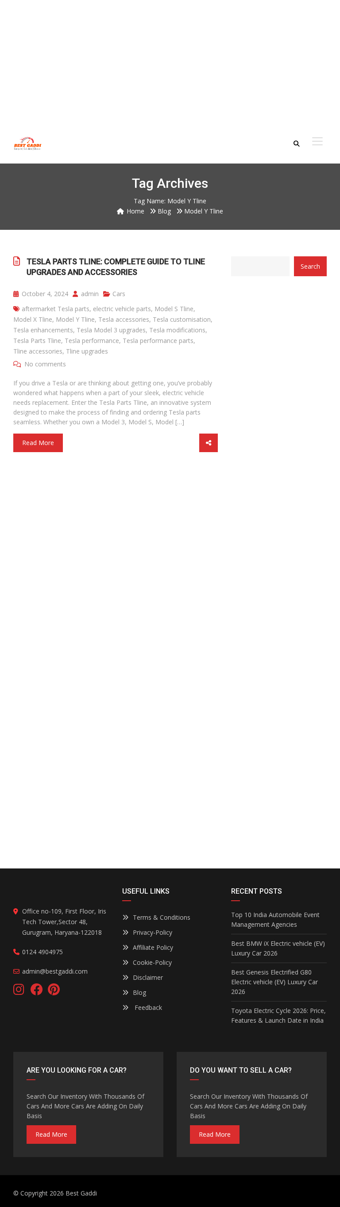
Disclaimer (148, 977)
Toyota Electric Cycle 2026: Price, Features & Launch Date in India (278, 1015)
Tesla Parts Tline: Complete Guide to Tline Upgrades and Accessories (116, 267)
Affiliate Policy (153, 947)
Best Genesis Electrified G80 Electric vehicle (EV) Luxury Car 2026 (274, 982)
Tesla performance (92, 340)
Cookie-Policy (152, 962)
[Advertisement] (170, 62)
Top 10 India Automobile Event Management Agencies (275, 919)
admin (89, 293)
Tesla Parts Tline (37, 340)
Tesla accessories (123, 319)
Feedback (147, 1007)
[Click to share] (208, 443)
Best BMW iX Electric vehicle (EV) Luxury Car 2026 (278, 948)
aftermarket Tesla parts (55, 309)
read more (51, 1134)
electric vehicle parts (122, 309)
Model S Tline (174, 309)
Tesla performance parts (158, 340)
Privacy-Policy (152, 932)
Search (310, 266)
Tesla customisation (182, 319)
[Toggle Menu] (317, 141)
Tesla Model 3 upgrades (111, 330)
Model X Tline (32, 319)
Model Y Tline (75, 319)
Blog (139, 992)
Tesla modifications (177, 330)
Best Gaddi (81, 1193)
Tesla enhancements (43, 330)
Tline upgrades (87, 351)
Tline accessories (37, 351)
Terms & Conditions (161, 917)
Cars (118, 293)
